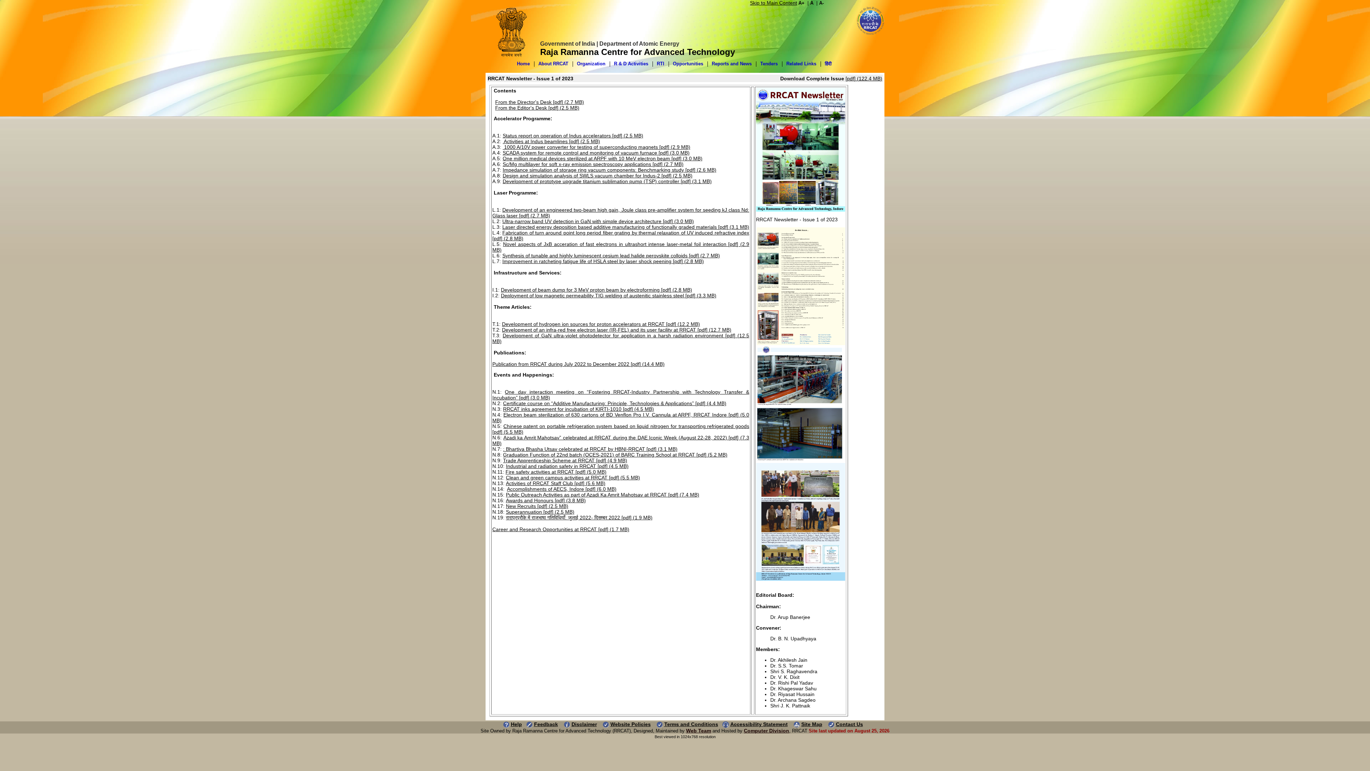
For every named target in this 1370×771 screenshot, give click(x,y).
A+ (801, 3)
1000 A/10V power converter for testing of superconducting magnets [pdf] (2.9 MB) (596, 147)
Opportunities (688, 63)
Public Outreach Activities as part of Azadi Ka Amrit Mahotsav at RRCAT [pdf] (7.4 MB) (602, 495)
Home (523, 63)
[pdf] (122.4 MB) (864, 78)
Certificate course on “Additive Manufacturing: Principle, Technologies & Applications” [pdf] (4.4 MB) (614, 403)
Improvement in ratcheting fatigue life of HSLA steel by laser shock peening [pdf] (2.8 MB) (603, 261)
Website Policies (630, 724)
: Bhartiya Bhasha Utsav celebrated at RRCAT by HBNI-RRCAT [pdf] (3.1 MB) (590, 449)
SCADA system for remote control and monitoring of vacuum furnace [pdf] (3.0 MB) (596, 153)
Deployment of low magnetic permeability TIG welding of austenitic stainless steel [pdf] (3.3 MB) (608, 295)
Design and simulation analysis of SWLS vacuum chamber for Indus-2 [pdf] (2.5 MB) (597, 175)
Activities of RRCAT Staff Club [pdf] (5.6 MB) (555, 483)
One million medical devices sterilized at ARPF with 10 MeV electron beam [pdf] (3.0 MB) (602, 158)
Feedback (546, 724)
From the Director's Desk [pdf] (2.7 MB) (539, 102)
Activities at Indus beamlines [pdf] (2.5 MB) (551, 141)
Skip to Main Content (773, 3)
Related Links (801, 63)
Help (516, 724)
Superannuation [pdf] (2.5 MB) (540, 512)
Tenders (769, 63)
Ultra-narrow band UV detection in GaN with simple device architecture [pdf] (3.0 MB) (598, 221)
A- (821, 3)
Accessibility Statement (759, 724)
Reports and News (732, 63)
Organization (591, 63)
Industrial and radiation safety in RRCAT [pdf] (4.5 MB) (567, 466)
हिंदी (828, 63)
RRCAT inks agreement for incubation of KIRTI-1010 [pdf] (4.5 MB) (578, 409)
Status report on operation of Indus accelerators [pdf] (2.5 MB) (573, 135)
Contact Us (849, 724)
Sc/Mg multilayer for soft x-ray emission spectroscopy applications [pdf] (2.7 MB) (593, 164)
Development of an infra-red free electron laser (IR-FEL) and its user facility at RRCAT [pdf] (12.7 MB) (616, 330)
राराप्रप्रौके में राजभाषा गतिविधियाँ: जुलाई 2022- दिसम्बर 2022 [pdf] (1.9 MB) (579, 517)
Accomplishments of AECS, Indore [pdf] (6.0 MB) (561, 489)
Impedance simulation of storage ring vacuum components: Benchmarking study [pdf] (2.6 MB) (609, 170)
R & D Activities (631, 63)
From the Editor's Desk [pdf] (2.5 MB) (537, 108)
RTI (660, 63)
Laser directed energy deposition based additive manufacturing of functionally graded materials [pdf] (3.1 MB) (625, 227)
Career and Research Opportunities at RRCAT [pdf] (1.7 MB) (560, 529)
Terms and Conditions (691, 724)
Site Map (811, 724)
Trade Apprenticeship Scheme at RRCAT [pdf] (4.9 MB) (565, 460)
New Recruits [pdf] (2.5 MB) (537, 506)
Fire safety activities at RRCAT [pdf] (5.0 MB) (556, 472)
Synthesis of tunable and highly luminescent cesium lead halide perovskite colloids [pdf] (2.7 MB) (611, 255)
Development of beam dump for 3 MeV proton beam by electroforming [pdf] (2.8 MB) (596, 290)
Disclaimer (584, 724)
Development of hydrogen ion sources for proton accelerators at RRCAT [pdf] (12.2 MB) (601, 324)
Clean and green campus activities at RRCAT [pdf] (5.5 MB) (573, 477)
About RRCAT (553, 63)
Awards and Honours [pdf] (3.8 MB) (546, 500)
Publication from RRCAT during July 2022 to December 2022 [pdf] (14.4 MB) (578, 364)
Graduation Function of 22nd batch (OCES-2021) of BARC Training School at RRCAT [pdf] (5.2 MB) (615, 455)
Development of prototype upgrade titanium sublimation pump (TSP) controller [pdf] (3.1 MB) (607, 181)
